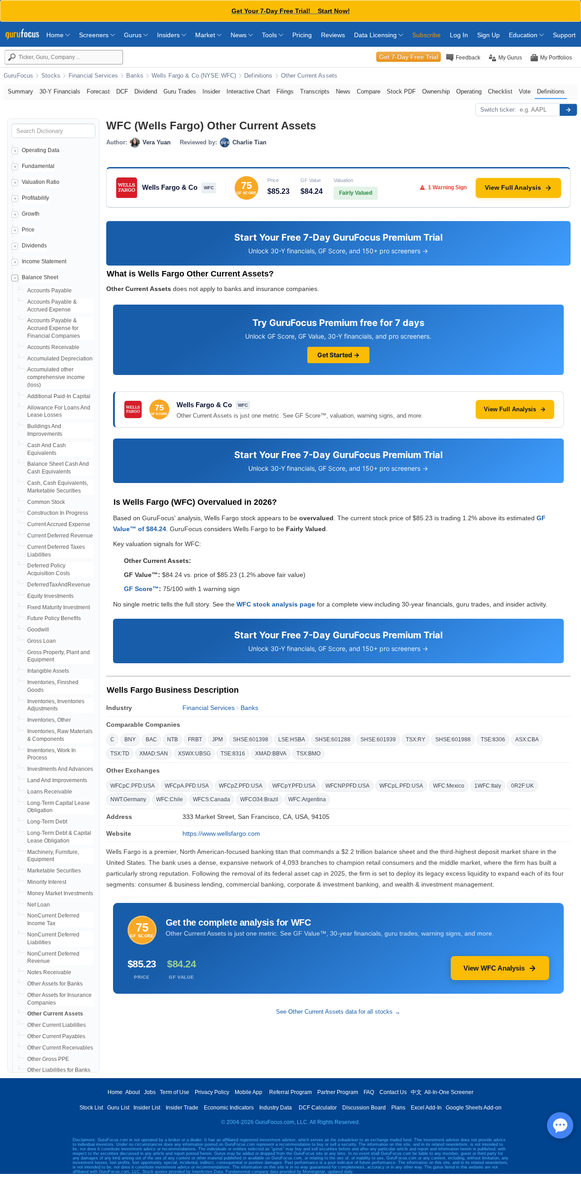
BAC (151, 739)
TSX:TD (119, 753)
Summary (20, 91)
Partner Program (337, 1092)
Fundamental (38, 166)
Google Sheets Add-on (474, 1107)
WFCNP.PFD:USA (347, 786)
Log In (459, 35)
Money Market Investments (60, 893)
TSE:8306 (493, 739)
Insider (211, 91)
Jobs (150, 1092)
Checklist (500, 91)
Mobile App (248, 1092)
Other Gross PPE (48, 1059)
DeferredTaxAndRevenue (58, 585)
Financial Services (93, 76)
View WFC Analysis (494, 968)
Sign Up (488, 35)
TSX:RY (415, 739)
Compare (368, 91)
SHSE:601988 (453, 739)
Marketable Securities (54, 871)
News (239, 35)
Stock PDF (401, 91)
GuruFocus (18, 76)
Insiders (169, 35)
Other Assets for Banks (55, 984)
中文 (416, 1092)
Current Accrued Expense (58, 524)
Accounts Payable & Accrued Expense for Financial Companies (53, 328)
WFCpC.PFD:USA (132, 786)
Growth (30, 214)
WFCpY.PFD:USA (293, 786)
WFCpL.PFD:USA (401, 786)
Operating (469, 91)
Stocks (50, 76)
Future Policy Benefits (54, 618)
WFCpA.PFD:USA (187, 786)
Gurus (133, 35)
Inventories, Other (49, 720)
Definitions (258, 76)
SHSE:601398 (250, 739)
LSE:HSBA (291, 739)
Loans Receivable (49, 792)
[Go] (568, 110)
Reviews (333, 35)
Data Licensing (376, 35)
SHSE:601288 (332, 739)
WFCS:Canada (211, 799)
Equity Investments (50, 596)
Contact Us (393, 1092)
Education (524, 35)
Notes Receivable (49, 972)
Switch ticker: (498, 109)
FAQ (369, 1092)
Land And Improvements (57, 780)
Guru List (118, 1107)
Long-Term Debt (47, 821)
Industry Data (275, 1107)
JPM (217, 739)
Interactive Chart (248, 91)
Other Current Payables (56, 1036)
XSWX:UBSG (194, 753)
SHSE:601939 (378, 739)
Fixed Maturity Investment (58, 607)
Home (55, 35)
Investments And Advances (60, 769)
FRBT (195, 739)
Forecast (98, 91)
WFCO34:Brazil (259, 799)
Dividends (34, 245)
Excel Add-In (426, 1107)
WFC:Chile (169, 799)
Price (28, 230)
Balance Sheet (40, 277)
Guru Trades (179, 91)
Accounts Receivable (53, 347)
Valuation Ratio (40, 182)
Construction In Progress (57, 513)
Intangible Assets (48, 671)
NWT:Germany (128, 799)
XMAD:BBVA (270, 753)
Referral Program (290, 1092)
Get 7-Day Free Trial (408, 56)
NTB (172, 739)
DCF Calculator (318, 1107)
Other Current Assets (309, 76)
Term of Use (174, 1092)
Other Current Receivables (60, 1048)
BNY (130, 739)
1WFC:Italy (487, 786)
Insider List (146, 1107)
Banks (134, 76)
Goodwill (38, 629)
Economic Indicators (229, 1107)
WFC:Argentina (307, 799)
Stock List (91, 1107)
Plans (398, 1107)
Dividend (145, 91)
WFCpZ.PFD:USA (240, 786)
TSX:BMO (308, 753)
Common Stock (46, 502)
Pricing (302, 35)
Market (206, 35)
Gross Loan (41, 641)
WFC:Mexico (448, 786)
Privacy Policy (212, 1092)
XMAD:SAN (153, 753)
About (132, 1092)
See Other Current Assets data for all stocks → (338, 1011)
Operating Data (40, 150)
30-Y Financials (59, 91)
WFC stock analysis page (275, 604)
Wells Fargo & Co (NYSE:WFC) (194, 76)
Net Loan (38, 905)
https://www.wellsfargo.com (221, 833)
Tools (270, 35)
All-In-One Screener (448, 1092)
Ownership (436, 91)
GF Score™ (141, 588)
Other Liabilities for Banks (58, 1070)
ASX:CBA (527, 739)
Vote (525, 91)
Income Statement (44, 261)
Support (564, 35)
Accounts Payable (49, 290)
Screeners (94, 35)
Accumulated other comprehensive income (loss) (56, 377)
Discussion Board (364, 1107)
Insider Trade (182, 1107)
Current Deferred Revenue (60, 535)
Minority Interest (46, 882)
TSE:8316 (233, 753)
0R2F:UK (522, 786)
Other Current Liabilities (56, 1025)
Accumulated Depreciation (60, 358)
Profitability (35, 198)
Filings (285, 91)
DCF (122, 91)
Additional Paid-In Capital (58, 396)
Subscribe (426, 35)
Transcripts (315, 91)
